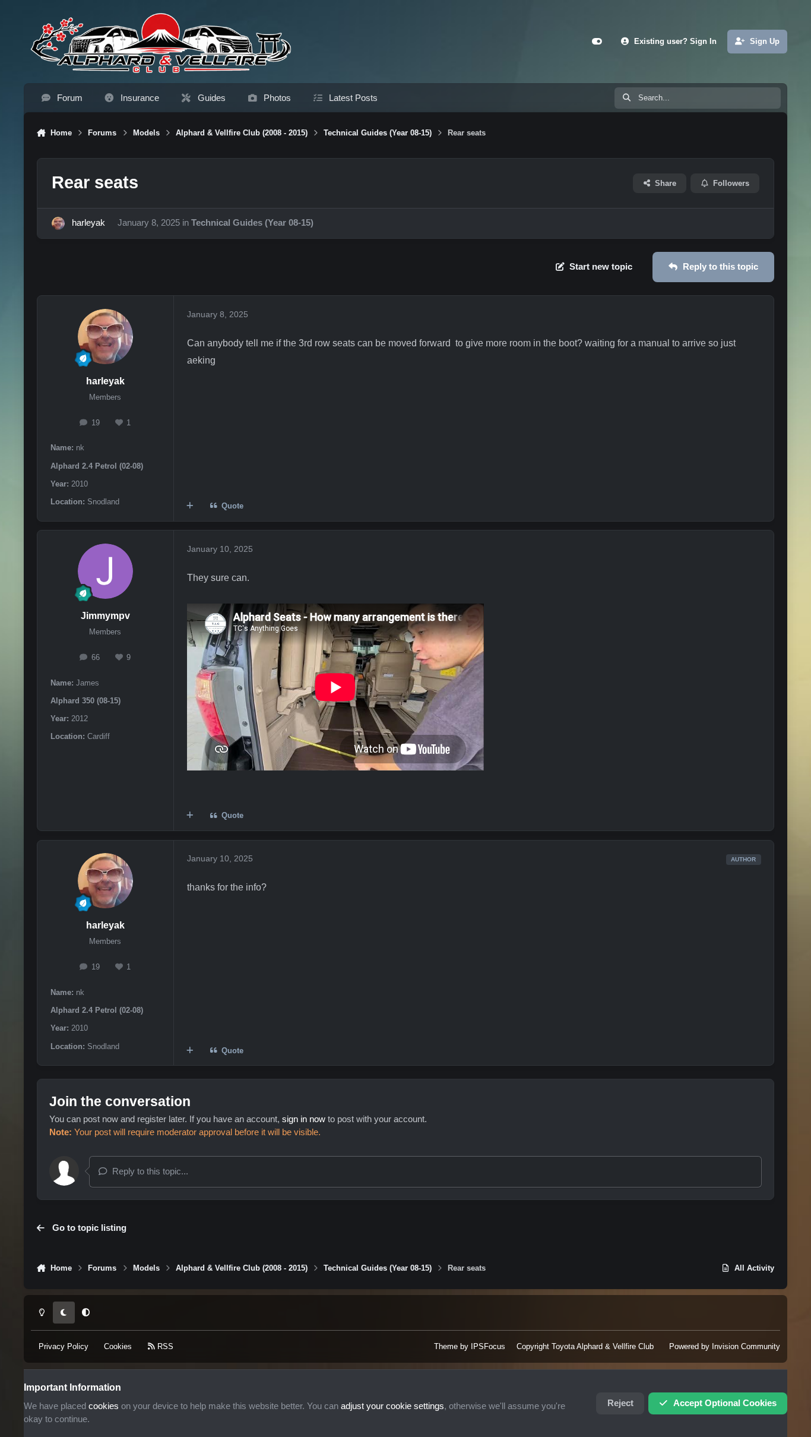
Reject (620, 1403)
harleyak (88, 223)
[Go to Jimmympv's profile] (105, 571)
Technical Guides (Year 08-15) (252, 223)
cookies (103, 1406)
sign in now (303, 1119)
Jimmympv (105, 616)
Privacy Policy (63, 1347)
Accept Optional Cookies (725, 1403)
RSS (164, 1347)
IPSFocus (488, 1347)
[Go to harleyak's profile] (58, 223)
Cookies (118, 1347)
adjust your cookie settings (392, 1406)
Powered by (724, 1347)
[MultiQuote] (190, 506)
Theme (446, 1347)
